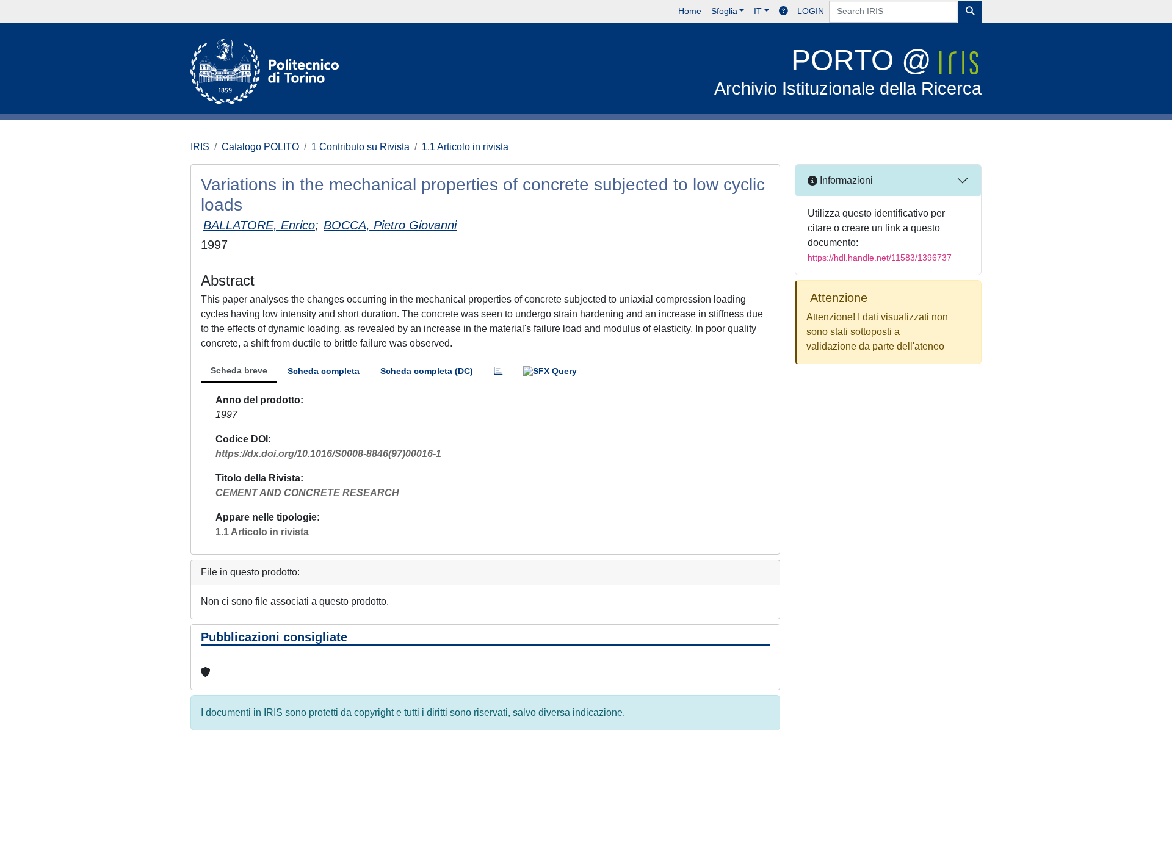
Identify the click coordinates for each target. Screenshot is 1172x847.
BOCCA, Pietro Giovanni (390, 225)
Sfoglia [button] (724, 11)
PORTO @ (848, 71)
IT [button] (758, 11)
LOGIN (810, 11)
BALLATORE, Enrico (259, 225)
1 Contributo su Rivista (360, 147)
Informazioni (845, 180)
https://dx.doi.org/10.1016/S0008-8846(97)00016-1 (328, 454)
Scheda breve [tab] (239, 370)
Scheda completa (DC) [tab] (426, 371)
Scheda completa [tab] (324, 371)
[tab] (498, 371)
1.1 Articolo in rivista (465, 147)
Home (689, 11)
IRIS (199, 147)
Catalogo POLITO (260, 147)
